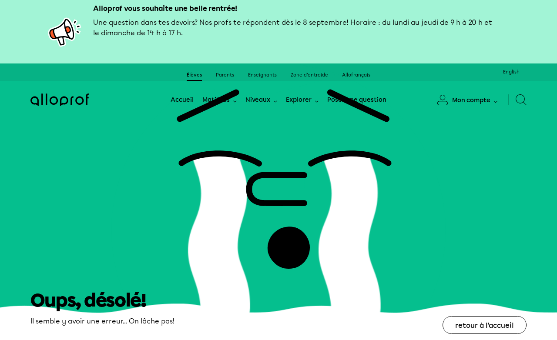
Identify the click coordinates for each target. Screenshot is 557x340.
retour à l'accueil (484, 325)
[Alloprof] (59, 99)
